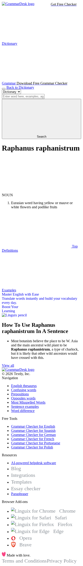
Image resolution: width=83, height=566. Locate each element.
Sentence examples (25, 407)
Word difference (23, 411)
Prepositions (20, 394)
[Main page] (18, 4)
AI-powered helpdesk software (33, 463)
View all (8, 365)
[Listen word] (36, 191)
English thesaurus (24, 386)
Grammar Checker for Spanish (33, 431)
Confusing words (23, 390)
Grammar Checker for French (32, 439)
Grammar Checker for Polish (32, 447)
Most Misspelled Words (28, 402)
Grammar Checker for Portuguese (35, 443)
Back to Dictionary (20, 87)
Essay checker (25, 488)
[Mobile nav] (4, 88)
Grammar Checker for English (33, 426)
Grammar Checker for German (33, 435)
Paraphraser (19, 494)
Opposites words (23, 398)
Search (41, 136)
